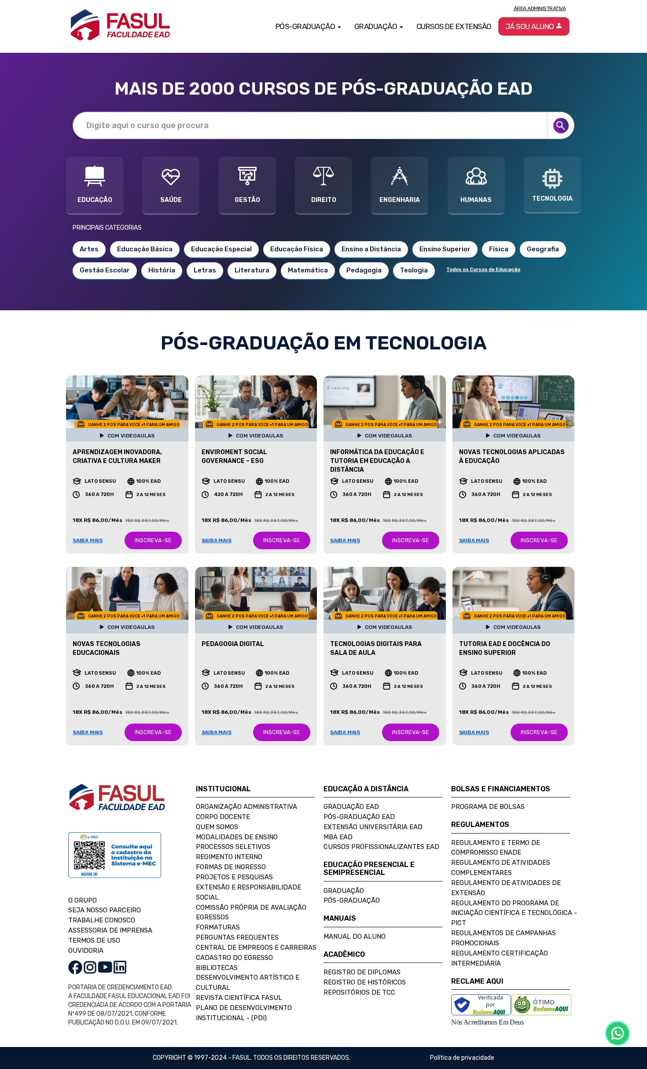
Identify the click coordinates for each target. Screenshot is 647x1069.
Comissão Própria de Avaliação (251, 907)
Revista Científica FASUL (239, 998)
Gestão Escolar (105, 270)
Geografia (543, 249)
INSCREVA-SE (153, 540)
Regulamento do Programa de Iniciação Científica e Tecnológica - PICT (514, 913)
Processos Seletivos (233, 847)
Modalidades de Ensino (237, 837)
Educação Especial (221, 249)
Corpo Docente (223, 817)
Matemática (308, 270)
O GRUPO (82, 900)
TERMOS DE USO (94, 940)
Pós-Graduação (352, 900)
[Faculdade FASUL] (117, 804)
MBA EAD (338, 837)
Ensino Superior (445, 249)
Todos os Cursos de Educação (483, 269)
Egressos (212, 917)
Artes (89, 249)
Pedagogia (364, 270)
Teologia (414, 270)
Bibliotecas (217, 968)
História (161, 270)
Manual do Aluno (355, 936)
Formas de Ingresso (231, 867)
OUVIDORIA (85, 951)
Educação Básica (145, 249)
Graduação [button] (376, 26)
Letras (205, 270)
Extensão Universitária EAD (373, 827)
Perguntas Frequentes (237, 937)
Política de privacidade (462, 1058)
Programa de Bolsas (488, 807)
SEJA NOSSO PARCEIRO (104, 910)
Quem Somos (217, 827)
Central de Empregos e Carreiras (256, 947)
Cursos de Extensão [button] (454, 26)
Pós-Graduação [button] (306, 26)
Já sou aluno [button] (530, 26)
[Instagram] (90, 966)
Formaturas (218, 927)
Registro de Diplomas (362, 972)
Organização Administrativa (246, 807)
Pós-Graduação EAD (359, 817)
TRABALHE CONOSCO (101, 920)
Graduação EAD (351, 807)
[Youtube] (105, 966)
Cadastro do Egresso (234, 958)
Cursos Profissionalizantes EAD (381, 847)
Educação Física (296, 249)
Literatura (252, 270)
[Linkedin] (120, 966)
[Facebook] (75, 966)
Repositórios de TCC (359, 992)
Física (498, 249)
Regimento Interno (229, 857)
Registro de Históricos (365, 982)
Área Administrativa (540, 8)
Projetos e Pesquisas (234, 877)
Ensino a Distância (371, 249)
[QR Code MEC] (114, 863)
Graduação (344, 891)
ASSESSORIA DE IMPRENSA (110, 930)
